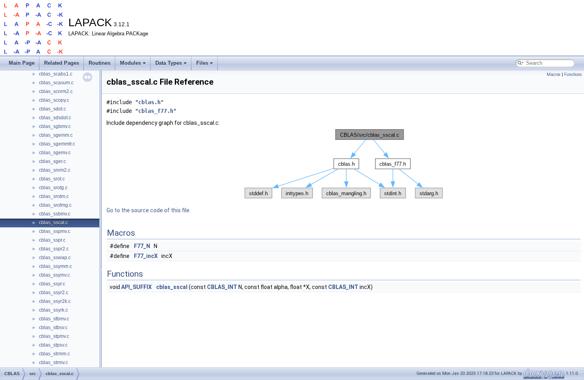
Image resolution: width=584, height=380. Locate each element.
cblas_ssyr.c (52, 284)
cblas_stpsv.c (53, 345)
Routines (99, 63)
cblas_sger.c (52, 161)
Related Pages (61, 63)
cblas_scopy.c (54, 100)
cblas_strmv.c (53, 362)
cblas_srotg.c (53, 187)
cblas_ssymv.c (54, 275)
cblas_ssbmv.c (54, 214)
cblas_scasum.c (56, 82)
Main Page (22, 63)
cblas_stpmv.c (54, 336)
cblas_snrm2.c (54, 170)
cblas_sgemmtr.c (57, 144)
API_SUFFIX (136, 287)
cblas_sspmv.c (54, 231)
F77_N (142, 246)
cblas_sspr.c (52, 240)
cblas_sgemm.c (56, 135)
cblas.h (149, 102)
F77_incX (146, 256)
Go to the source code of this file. (148, 210)
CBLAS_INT (222, 287)
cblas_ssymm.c (55, 266)
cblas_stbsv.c (53, 327)
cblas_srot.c (52, 179)
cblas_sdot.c (52, 109)
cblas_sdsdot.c (55, 117)
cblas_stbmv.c (54, 319)
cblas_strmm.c (54, 354)
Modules (130, 63)
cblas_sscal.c (53, 222)
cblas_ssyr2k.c (55, 301)
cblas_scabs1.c (55, 74)
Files (202, 63)
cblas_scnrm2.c (56, 91)
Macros (554, 74)
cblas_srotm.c (54, 196)
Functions (573, 74)
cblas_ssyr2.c (53, 292)
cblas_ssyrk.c (53, 310)
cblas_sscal (172, 287)
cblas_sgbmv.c (55, 126)
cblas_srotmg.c (55, 205)
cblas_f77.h (155, 111)
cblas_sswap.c (55, 257)
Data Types (168, 63)
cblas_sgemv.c (55, 152)
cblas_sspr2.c (54, 249)
